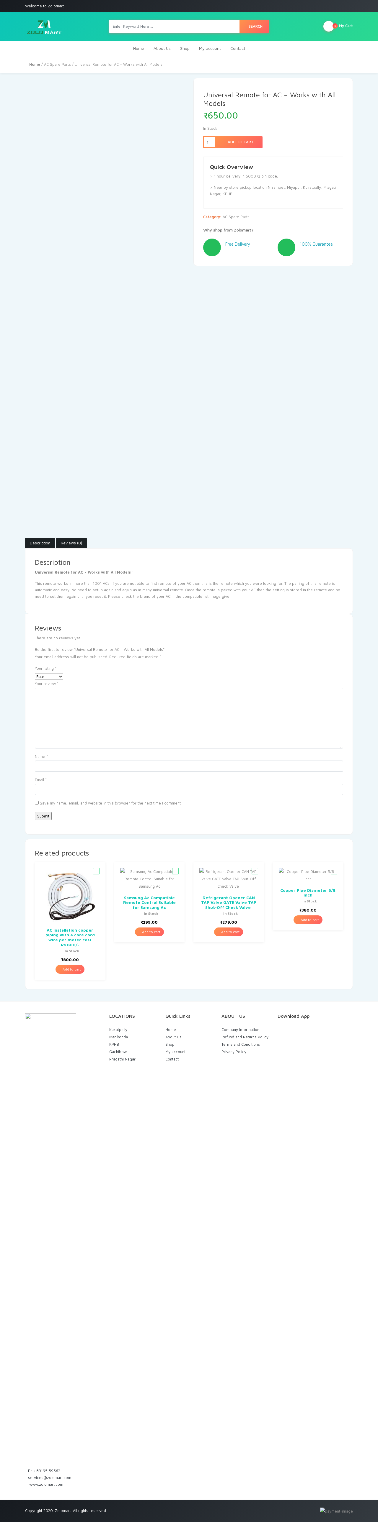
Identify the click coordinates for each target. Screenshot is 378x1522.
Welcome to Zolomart (44, 6)
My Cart (343, 25)
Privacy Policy (233, 1051)
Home (138, 48)
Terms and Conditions (240, 1044)
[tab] (40, 543)
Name (41, 756)
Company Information (240, 1029)
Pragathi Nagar (122, 1059)
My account (210, 48)
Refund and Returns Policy (244, 1037)
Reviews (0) (71, 543)
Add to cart (240, 141)
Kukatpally (118, 1029)
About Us (162, 48)
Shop (185, 48)
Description (40, 543)
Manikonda (118, 1037)
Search (256, 26)
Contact (237, 48)
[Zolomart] (44, 26)
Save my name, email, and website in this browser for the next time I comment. (111, 803)
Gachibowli (118, 1051)
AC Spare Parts (57, 64)
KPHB (114, 1044)
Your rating (45, 668)
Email (41, 779)
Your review (46, 683)
